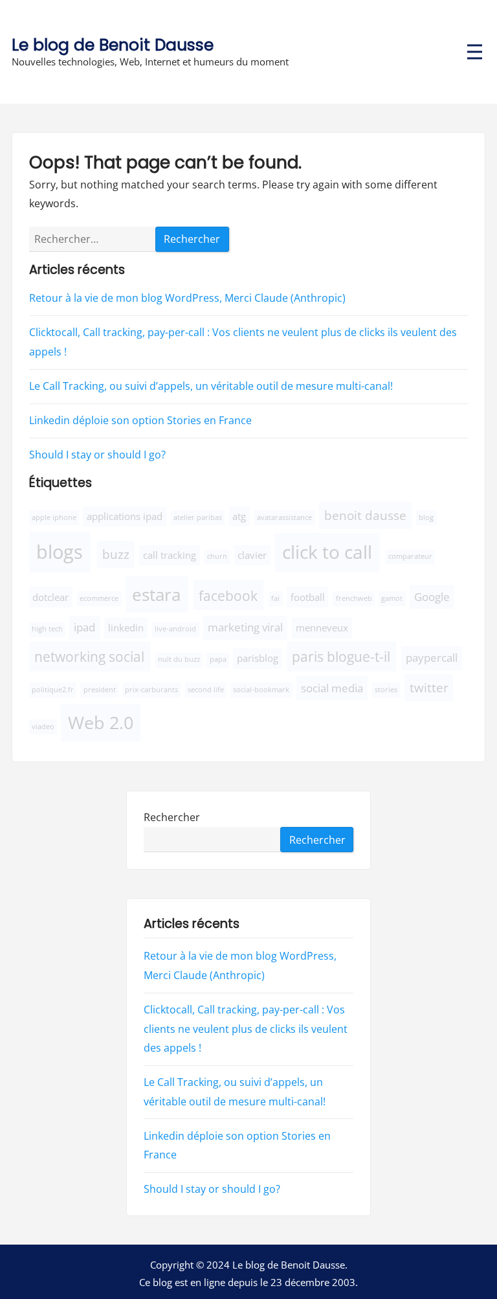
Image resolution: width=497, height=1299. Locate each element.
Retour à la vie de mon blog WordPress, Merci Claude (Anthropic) (187, 298)
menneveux (322, 627)
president (99, 689)
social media (332, 688)
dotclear (50, 597)
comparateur (410, 556)
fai (275, 598)
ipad (84, 627)
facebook (228, 595)
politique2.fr (53, 689)
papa (218, 659)
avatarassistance (284, 517)
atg (239, 516)
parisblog (257, 657)
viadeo (43, 726)
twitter (429, 687)
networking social (89, 656)
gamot (392, 598)
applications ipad (124, 516)
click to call (327, 551)
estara (156, 594)
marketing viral (245, 627)
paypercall (432, 657)
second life (206, 689)
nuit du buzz (179, 659)
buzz (115, 554)
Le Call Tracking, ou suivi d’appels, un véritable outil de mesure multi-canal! (211, 386)
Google (432, 596)
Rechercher (172, 816)
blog (426, 517)
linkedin (126, 627)
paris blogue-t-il (341, 656)
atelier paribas (197, 517)
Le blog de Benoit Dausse (113, 45)
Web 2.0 (100, 722)
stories (386, 689)
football (308, 597)
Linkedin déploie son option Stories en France (140, 420)
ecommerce (99, 598)
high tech (47, 628)
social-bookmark (261, 689)
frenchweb (354, 598)
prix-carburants (151, 689)
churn (217, 556)
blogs (59, 552)
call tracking (169, 554)
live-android (175, 628)
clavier (252, 554)
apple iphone (54, 517)
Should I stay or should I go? (97, 454)
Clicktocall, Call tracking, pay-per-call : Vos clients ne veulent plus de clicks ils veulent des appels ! (246, 1028)
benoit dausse (365, 515)
